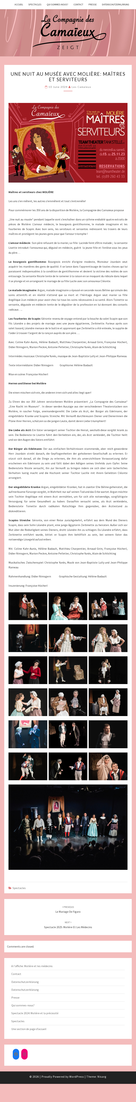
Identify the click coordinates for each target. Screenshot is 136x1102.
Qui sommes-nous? (57, 4)
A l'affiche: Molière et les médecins (32, 966)
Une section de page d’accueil (28, 1029)
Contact (78, 4)
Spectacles (34, 4)
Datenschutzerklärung (115, 4)
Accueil (19, 4)
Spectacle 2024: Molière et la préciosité (34, 1013)
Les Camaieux (81, 86)
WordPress (76, 1076)
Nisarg (101, 1076)
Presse (93, 4)
